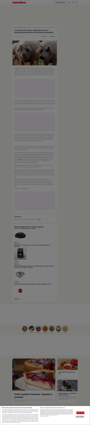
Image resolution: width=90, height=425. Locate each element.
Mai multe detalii (29, 412)
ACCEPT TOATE (80, 412)
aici (5, 419)
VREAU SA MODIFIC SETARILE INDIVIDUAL (80, 417)
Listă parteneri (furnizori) (44, 416)
